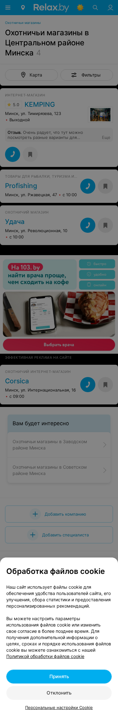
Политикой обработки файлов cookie (45, 656)
